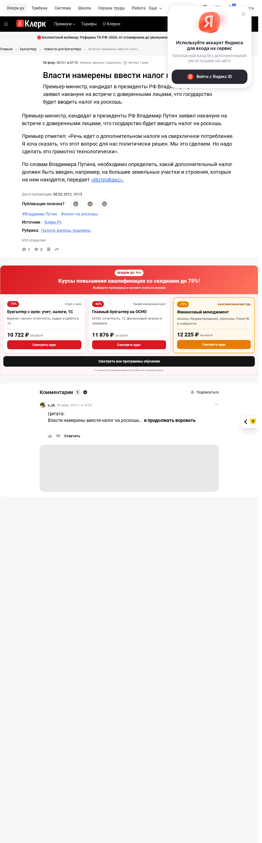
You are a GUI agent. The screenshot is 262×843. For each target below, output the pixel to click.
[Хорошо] (76, 204)
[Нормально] (90, 204)
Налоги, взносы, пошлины (100, 62)
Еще (153, 8)
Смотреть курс (44, 345)
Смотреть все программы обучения (129, 361)
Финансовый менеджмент (203, 312)
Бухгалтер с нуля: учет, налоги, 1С (40, 311)
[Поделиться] (57, 249)
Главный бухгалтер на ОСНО (119, 311)
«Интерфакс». (107, 180)
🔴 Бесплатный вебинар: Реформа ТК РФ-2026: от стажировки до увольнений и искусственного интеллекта (129, 37)
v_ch (51, 405)
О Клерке (111, 23)
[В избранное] (49, 249)
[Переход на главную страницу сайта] (31, 24)
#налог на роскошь (79, 214)
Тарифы (89, 23)
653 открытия (34, 240)
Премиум (63, 23)
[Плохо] (104, 204)
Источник (31, 222)
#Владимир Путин (39, 214)
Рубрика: (30, 230)
